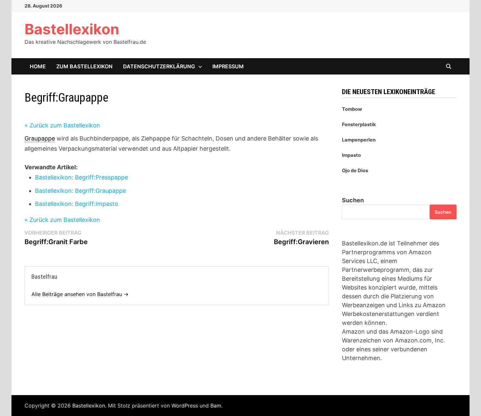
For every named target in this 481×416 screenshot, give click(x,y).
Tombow (352, 109)
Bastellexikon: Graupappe (80, 190)
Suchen (353, 200)
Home (38, 66)
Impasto (351, 155)
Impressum (228, 66)
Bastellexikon (72, 29)
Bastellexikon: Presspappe (81, 177)
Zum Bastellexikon (84, 66)
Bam (215, 405)
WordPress (184, 405)
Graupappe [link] (40, 138)
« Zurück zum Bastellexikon (62, 125)
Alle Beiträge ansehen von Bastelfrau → (80, 294)
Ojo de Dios (355, 171)
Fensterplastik (359, 124)
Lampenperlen (359, 140)
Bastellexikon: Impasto (76, 203)
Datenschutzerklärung (159, 66)
